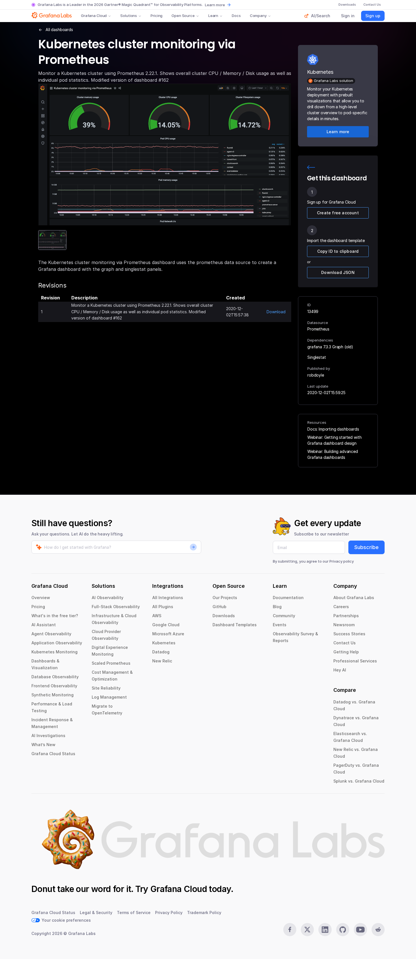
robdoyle (315, 375)
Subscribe (366, 547)
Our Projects (225, 597)
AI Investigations (48, 735)
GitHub (219, 606)
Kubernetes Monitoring (54, 651)
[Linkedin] (324, 929)
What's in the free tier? (54, 615)
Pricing (156, 15)
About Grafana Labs (353, 597)
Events (279, 624)
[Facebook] (289, 929)
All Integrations (167, 597)
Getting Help (346, 651)
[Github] (342, 929)
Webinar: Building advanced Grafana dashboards (332, 454)
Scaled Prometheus (111, 663)
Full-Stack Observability (116, 606)
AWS (156, 615)
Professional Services (355, 660)
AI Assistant (43, 624)
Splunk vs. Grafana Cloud (358, 781)
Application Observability (56, 642)
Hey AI (339, 670)
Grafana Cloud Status (53, 753)
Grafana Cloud (94, 15)
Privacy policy (341, 561)
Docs (236, 15)
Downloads (224, 615)
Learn (213, 15)
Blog (277, 606)
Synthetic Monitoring (52, 694)
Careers (341, 606)
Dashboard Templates (235, 624)
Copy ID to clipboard (338, 251)
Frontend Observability (54, 685)
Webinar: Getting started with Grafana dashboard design (334, 440)
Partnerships (346, 615)
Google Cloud (165, 624)
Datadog (161, 651)
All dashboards (59, 29)
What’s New (43, 744)
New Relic (162, 660)
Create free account (338, 212)
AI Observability (107, 597)
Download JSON (338, 272)
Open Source (183, 15)
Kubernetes (163, 642)
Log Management (109, 697)
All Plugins (162, 606)
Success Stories (349, 633)
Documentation (288, 597)
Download (276, 311)
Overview (40, 597)
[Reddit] (378, 929)
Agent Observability (51, 633)
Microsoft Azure (168, 633)
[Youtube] (360, 929)
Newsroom (344, 624)
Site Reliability (106, 688)
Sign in (348, 15)
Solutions (128, 15)
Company (258, 15)
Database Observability (55, 676)
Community (284, 615)
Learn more (215, 5)
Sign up (372, 15)
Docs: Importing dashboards (333, 429)
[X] (307, 929)
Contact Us (344, 642)
